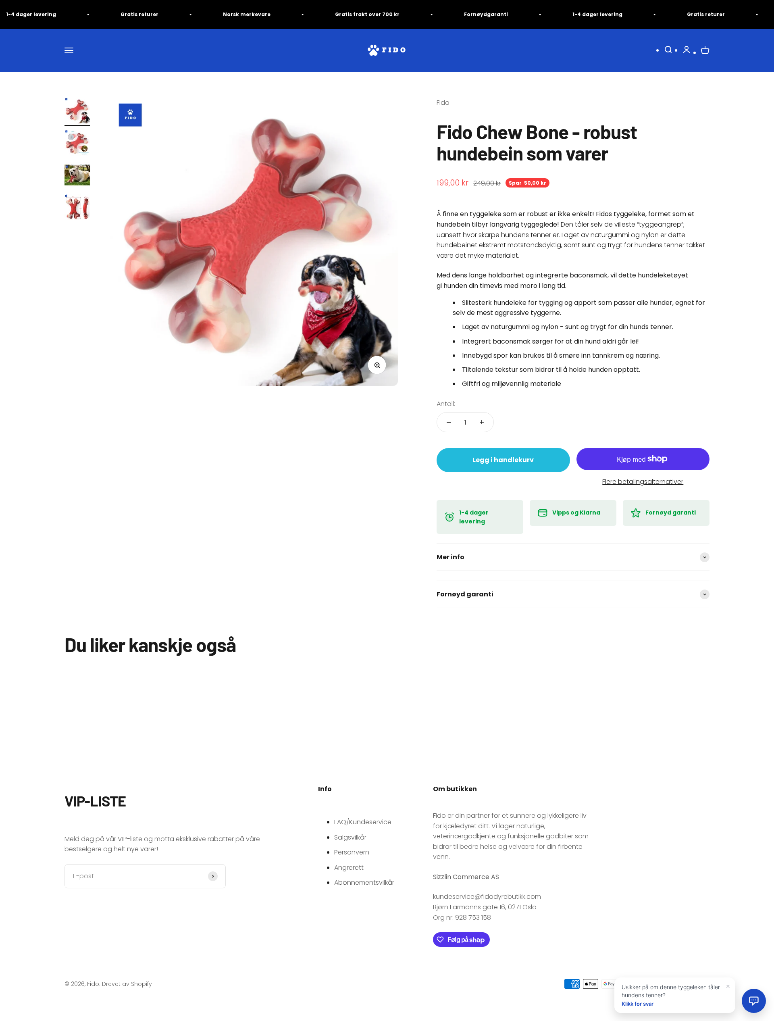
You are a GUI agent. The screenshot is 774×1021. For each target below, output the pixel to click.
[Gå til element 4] (77, 208)
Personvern (351, 852)
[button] (754, 1001)
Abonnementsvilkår (364, 882)
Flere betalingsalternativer (642, 481)
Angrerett (349, 867)
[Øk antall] (481, 422)
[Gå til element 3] (77, 176)
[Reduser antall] (448, 422)
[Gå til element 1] (77, 112)
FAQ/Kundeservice (362, 822)
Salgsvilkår (350, 837)
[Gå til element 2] (77, 144)
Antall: (446, 403)
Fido (443, 102)
